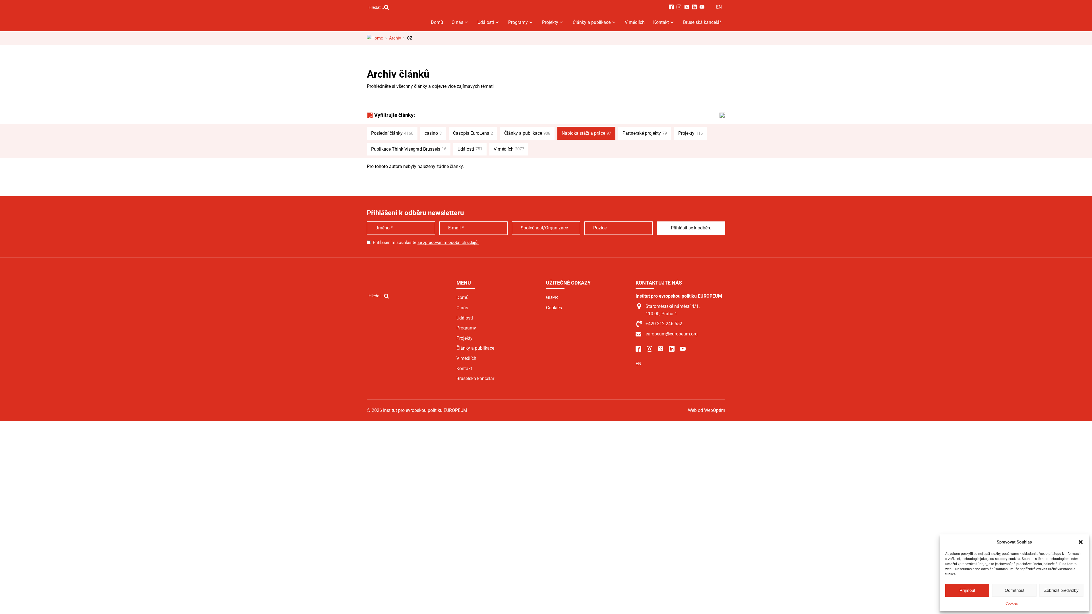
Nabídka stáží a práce (586, 133)
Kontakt (661, 22)
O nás (457, 22)
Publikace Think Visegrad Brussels (408, 149)
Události (485, 22)
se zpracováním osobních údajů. (448, 242)
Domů (437, 22)
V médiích (635, 22)
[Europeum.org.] (375, 38)
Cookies (1012, 603)
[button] (1080, 542)
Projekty (550, 22)
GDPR (552, 297)
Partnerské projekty (644, 133)
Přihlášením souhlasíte (426, 242)
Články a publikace (592, 22)
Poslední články (392, 133)
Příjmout (967, 590)
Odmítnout (1014, 590)
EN (719, 7)
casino (433, 133)
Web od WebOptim (706, 410)
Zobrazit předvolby (1061, 590)
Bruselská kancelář (702, 22)
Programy (518, 22)
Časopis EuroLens (473, 133)
